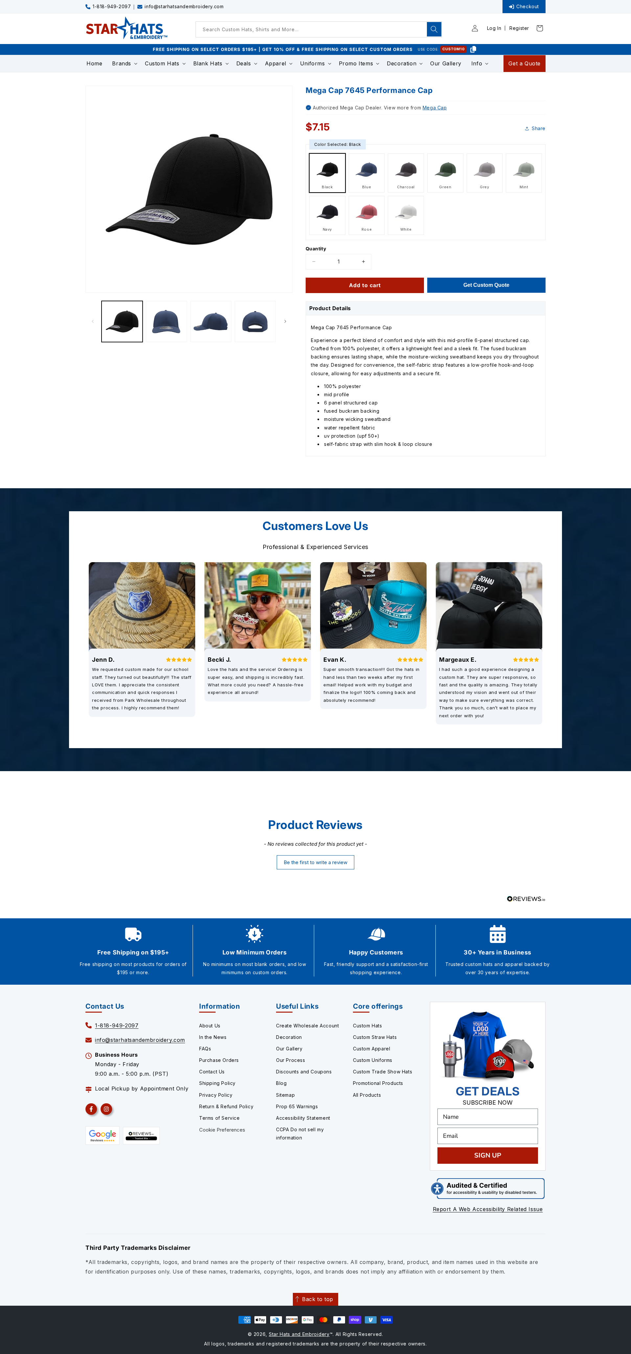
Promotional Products (378, 1083)
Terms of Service (219, 1118)
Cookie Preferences (222, 1130)
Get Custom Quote (486, 285)
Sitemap (285, 1095)
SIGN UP (487, 1155)
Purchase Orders (219, 1060)
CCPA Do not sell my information (300, 1133)
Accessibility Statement (303, 1118)
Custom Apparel (371, 1048)
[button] (123, 63)
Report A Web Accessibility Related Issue (488, 1209)
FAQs (205, 1048)
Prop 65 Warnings (297, 1106)
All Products (367, 1095)
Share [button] (539, 128)
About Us (210, 1025)
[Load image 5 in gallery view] (255, 321)
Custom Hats (367, 1025)
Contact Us (212, 1071)
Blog (281, 1083)
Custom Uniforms (372, 1060)
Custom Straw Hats (375, 1037)
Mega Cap (435, 107)
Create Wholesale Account (307, 1025)
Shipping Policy (217, 1083)
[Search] (434, 29)
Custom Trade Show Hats (382, 1071)
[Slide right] (285, 321)
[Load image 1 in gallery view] (122, 321)
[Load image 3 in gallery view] (166, 321)
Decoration (289, 1037)
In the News (213, 1037)
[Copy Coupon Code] (473, 49)
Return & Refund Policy (226, 1106)
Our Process (290, 1060)
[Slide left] (92, 321)
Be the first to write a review (315, 862)
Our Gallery (289, 1048)
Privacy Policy (215, 1095)
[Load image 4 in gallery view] (210, 321)
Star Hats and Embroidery (299, 1334)
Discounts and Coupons (304, 1071)
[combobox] (318, 29)
